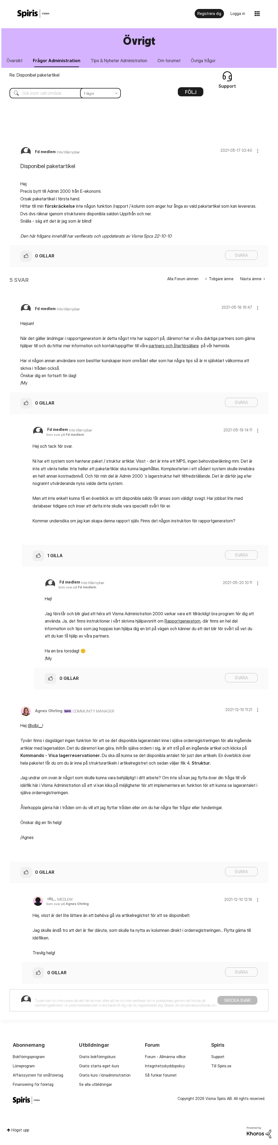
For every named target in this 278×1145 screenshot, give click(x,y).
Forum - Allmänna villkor (165, 1056)
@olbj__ (35, 725)
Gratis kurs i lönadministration (105, 1075)
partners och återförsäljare (174, 345)
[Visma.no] (33, 13)
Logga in (237, 13)
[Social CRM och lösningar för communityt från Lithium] (259, 1132)
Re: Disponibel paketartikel (34, 75)
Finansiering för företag (33, 1084)
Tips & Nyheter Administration (119, 60)
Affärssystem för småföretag (38, 1075)
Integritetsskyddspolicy (165, 1066)
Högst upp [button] (20, 1130)
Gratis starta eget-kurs (99, 1066)
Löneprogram (24, 1066)
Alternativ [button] (190, 93)
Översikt (15, 60)
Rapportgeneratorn (182, 621)
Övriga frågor (203, 60)
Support (218, 1056)
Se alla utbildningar (95, 1084)
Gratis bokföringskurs (97, 1056)
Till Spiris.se (221, 1066)
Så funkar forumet (161, 1075)
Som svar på (65, 435)
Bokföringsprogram (29, 1056)
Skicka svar (237, 1000)
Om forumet (169, 60)
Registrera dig (209, 13)
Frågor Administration (56, 60)
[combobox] (61, 93)
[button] (257, 151)
